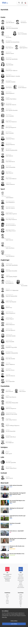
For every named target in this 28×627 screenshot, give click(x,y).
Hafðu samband (20, 577)
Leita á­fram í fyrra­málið (15, 523)
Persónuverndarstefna (7, 576)
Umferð (20, 583)
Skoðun (7, 600)
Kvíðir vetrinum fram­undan (16, 485)
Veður (21, 600)
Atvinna (20, 597)
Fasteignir (20, 596)
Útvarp (7, 603)
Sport (7, 597)
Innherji (20, 594)
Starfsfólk (20, 581)
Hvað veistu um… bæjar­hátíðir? (17, 531)
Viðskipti (7, 596)
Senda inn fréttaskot (20, 587)
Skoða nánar (4, 617)
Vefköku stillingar (14, 620)
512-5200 (21, 574)
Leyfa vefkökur (14, 623)
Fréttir (7, 594)
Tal (20, 606)
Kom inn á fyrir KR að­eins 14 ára (17, 553)
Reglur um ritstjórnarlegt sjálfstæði (7, 575)
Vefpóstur (20, 584)
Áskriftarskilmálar (21, 580)
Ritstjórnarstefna (21, 578)
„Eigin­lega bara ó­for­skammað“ (17, 508)
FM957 (21, 603)
